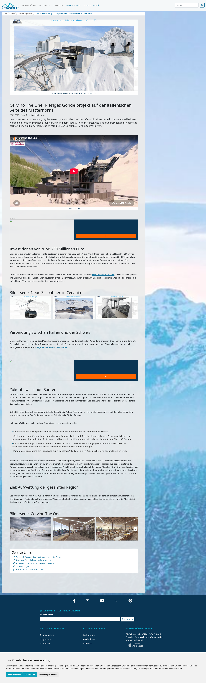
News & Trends (73, 5)
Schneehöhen (29, 5)
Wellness (87, 643)
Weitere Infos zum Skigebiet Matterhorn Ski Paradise (39, 557)
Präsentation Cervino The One (29, 569)
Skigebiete (44, 5)
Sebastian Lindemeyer (36, 115)
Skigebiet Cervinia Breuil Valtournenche (33, 560)
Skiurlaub (57, 5)
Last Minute (89, 634)
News (13, 14)
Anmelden (128, 619)
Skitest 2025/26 (90, 5)
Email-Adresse (46, 614)
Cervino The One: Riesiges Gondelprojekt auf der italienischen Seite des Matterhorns (64, 14)
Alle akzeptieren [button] (14, 675)
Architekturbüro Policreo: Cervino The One (34, 563)
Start (5, 14)
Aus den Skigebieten (25, 14)
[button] (135, 307)
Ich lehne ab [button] (30, 675)
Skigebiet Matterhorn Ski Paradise (51, 347)
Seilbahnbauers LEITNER (103, 274)
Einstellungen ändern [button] (48, 675)
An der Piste (89, 639)
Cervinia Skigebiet (23, 566)
